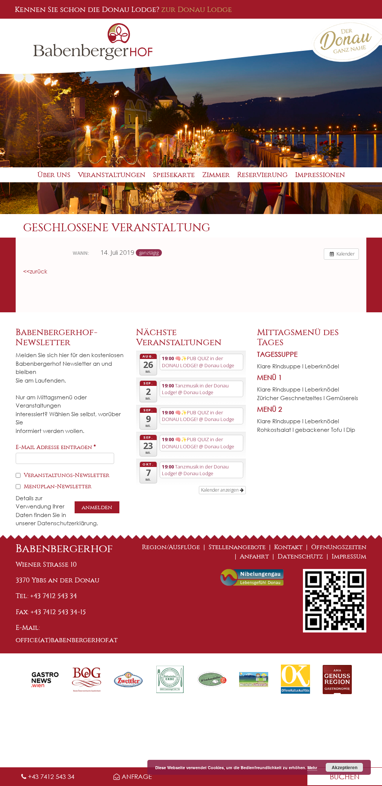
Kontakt (288, 547)
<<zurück (35, 271)
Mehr (312, 767)
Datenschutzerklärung (67, 523)
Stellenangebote (237, 547)
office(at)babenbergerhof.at (67, 640)
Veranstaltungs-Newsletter (65, 475)
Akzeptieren (344, 767)
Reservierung (262, 174)
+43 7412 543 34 (50, 776)
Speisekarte (174, 174)
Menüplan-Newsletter (56, 486)
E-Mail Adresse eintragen (56, 447)
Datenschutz (300, 556)
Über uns (54, 174)
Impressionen (320, 174)
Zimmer (216, 174)
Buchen (345, 776)
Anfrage (136, 776)
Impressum (349, 556)
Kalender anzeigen (220, 490)
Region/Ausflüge (171, 547)
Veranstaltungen (111, 174)
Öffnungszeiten (338, 547)
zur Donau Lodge (196, 9)
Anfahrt (254, 556)
